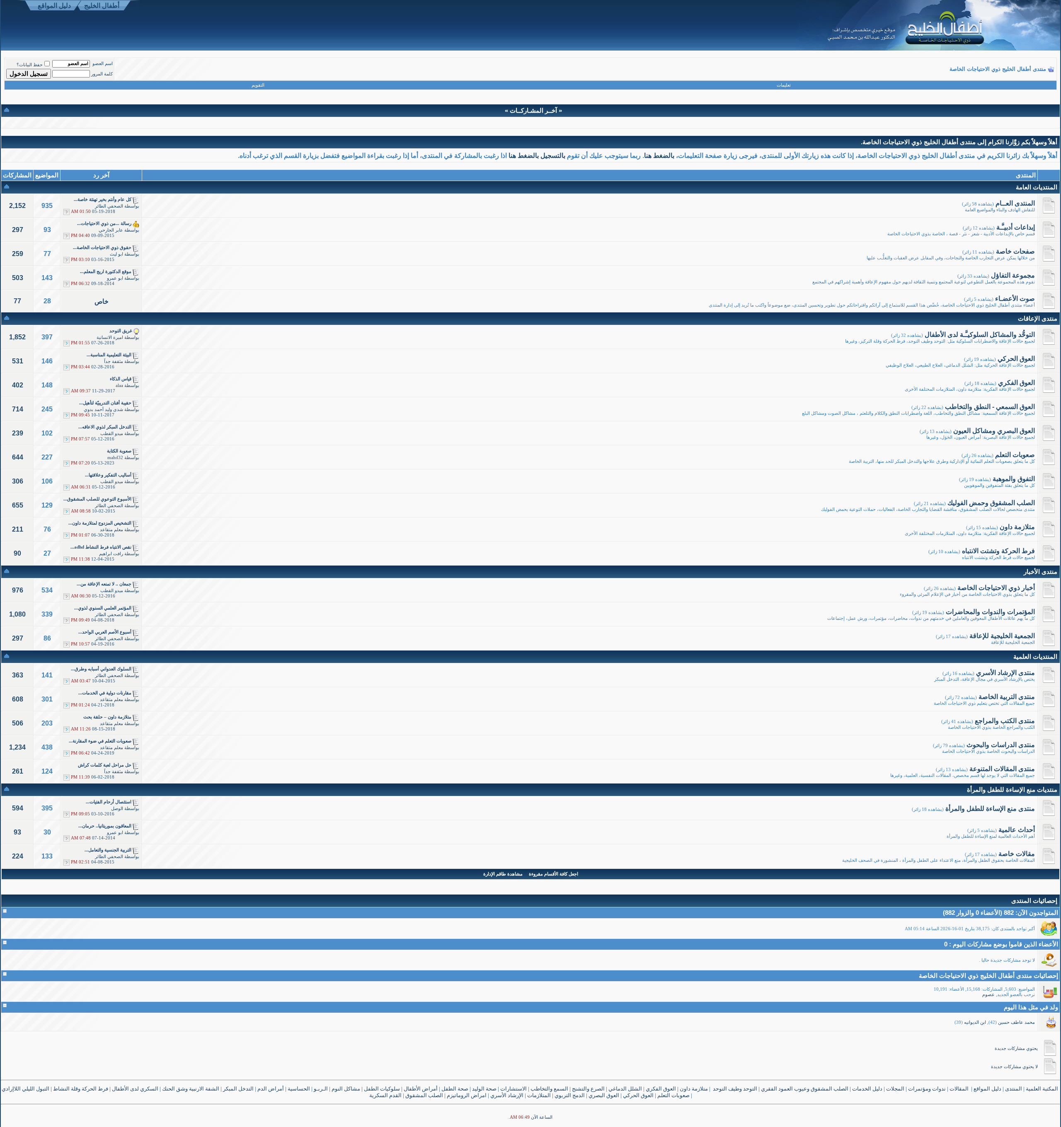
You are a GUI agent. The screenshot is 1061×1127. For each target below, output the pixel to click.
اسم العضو (102, 63)
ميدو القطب (111, 433)
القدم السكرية (385, 1095)
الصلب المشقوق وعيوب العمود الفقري (804, 1089)
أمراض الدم (270, 1089)
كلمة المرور (102, 74)
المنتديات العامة (1036, 187)
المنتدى (1013, 1089)
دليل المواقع (54, 5)
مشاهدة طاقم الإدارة (503, 874)
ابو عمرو (115, 278)
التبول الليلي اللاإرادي (25, 1089)
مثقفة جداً (113, 361)
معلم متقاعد (111, 529)
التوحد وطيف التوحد (735, 1089)
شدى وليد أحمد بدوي (103, 409)
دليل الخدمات (867, 1089)
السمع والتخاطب (549, 1089)
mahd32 (115, 457)
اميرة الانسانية (110, 337)
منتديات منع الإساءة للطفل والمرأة (1012, 789)
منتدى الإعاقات (1037, 318)
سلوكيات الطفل (382, 1089)
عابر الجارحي (111, 230)
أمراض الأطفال (421, 1089)
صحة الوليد (484, 1089)
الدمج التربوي (570, 1095)
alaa (119, 385)
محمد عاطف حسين (1016, 1022)
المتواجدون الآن (1037, 912)
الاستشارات (513, 1089)
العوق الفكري (661, 1089)
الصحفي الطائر (109, 206)
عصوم (988, 994)
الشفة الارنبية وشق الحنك (190, 1089)
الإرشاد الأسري (506, 1095)
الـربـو (321, 1089)
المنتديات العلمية (1035, 656)
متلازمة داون (694, 1089)
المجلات (895, 1089)
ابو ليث (116, 254)
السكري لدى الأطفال (135, 1089)
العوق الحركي (638, 1095)
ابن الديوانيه (975, 1022)
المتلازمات (539, 1095)
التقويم (258, 85)
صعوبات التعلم (673, 1095)
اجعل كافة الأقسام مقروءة (553, 874)
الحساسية (299, 1089)
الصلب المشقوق (424, 1095)
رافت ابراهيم (111, 553)
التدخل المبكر (238, 1089)
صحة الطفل (454, 1089)
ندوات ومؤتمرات (927, 1089)
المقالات (959, 1089)
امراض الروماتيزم (467, 1095)
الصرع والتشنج (588, 1089)
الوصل (117, 808)
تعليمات (784, 85)
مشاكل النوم (346, 1089)
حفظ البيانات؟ (30, 65)
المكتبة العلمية (1042, 1089)
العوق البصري (604, 1095)
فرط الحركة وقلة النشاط (80, 1089)
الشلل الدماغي (625, 1089)
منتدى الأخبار (1040, 571)
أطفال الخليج (101, 5)
